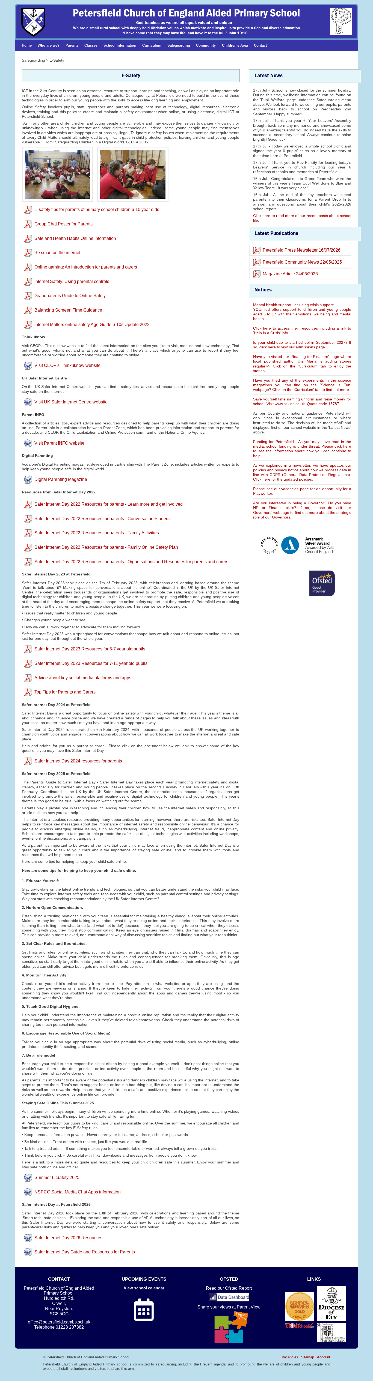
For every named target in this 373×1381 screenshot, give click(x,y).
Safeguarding (178, 45)
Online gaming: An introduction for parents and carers (85, 267)
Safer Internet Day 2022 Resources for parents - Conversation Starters (102, 518)
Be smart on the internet (57, 252)
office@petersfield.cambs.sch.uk (59, 1322)
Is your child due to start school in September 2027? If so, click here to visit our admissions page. (302, 344)
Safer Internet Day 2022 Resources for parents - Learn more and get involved (108, 504)
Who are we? (49, 45)
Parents (72, 45)
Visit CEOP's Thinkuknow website (67, 365)
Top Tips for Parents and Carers (65, 692)
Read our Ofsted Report (229, 1288)
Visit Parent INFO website (59, 443)
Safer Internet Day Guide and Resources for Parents (84, 1252)
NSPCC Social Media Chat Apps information (77, 1192)
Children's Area (235, 45)
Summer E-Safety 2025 (56, 1177)
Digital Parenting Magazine (60, 479)
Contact (260, 45)
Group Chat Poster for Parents (63, 224)
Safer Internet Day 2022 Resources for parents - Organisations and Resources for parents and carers (131, 561)
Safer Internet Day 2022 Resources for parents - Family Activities (96, 532)
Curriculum (151, 45)
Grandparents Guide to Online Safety (70, 295)
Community (206, 45)
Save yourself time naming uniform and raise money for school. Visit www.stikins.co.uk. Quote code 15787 (302, 401)
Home (27, 45)
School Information (119, 45)
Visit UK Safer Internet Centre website (71, 402)
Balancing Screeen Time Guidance (68, 310)
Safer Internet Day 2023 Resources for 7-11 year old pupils (90, 663)
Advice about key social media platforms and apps (82, 678)
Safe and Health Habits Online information (75, 238)
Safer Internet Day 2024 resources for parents (78, 761)
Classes (90, 45)
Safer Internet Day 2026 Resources (68, 1237)
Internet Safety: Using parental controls (71, 281)
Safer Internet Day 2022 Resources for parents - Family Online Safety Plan (106, 547)
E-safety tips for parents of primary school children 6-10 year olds (96, 209)
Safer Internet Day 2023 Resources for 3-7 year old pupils (89, 649)
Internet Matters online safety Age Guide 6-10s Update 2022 (92, 324)
